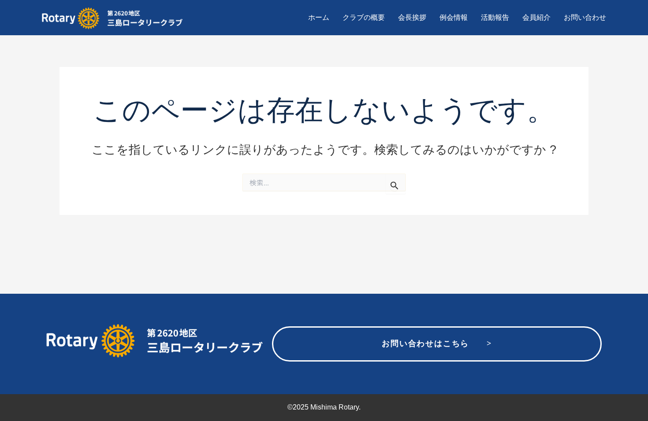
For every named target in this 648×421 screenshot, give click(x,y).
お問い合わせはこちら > (437, 343)
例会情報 (453, 17)
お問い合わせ (585, 17)
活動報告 (495, 17)
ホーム (318, 17)
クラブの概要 (364, 17)
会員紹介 (536, 17)
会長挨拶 (412, 17)
